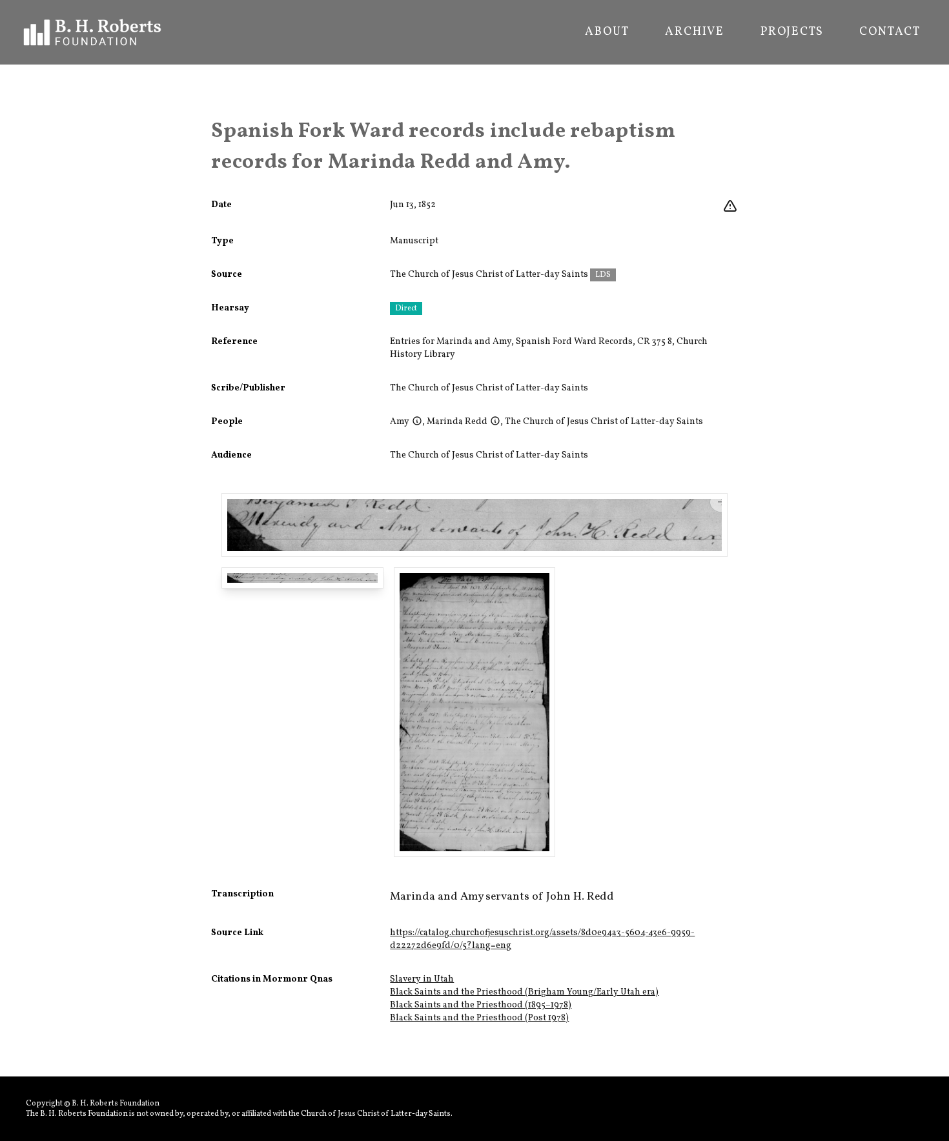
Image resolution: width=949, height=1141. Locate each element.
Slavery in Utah (422, 979)
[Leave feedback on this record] (730, 206)
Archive (694, 32)
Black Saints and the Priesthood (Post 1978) (479, 1018)
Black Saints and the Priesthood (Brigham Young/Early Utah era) (524, 992)
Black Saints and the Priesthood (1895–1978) (480, 1005)
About (607, 32)
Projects (791, 32)
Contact (890, 32)
